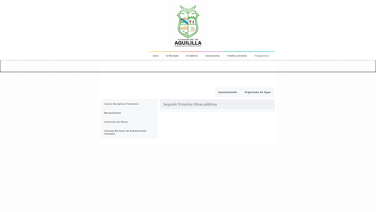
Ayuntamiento (228, 92)
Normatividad (112, 112)
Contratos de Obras (116, 121)
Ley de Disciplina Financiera (121, 103)
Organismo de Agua (258, 92)
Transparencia (261, 55)
